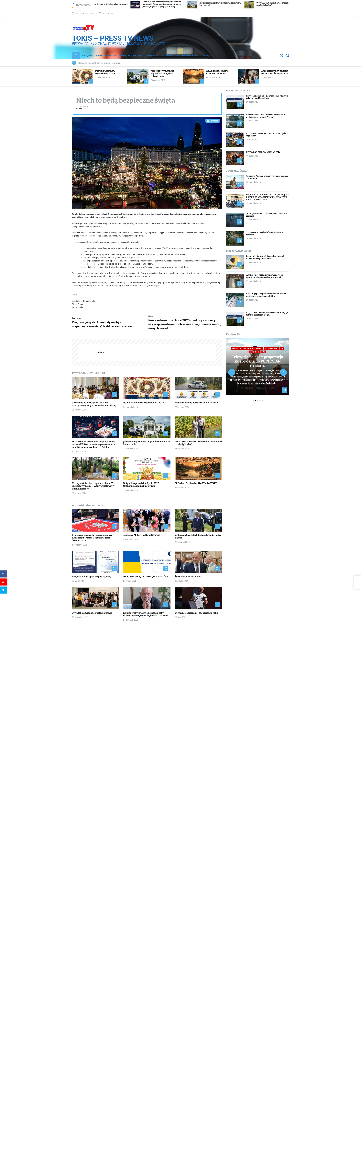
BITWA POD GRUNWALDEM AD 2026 (263, 152)
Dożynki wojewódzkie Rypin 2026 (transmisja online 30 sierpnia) (141, 484)
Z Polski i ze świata (257, 352)
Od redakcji (248, 349)
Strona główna (86, 55)
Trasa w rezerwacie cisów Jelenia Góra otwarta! (264, 233)
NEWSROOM (110, 55)
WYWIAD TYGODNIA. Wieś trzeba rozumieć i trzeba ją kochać (198, 443)
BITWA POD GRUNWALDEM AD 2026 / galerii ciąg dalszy (267, 134)
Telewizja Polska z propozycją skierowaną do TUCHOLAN (267, 177)
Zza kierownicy (206, 55)
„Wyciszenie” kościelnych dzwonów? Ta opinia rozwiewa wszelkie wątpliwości (264, 276)
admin (79, 109)
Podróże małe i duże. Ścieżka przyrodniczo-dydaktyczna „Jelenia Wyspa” (266, 116)
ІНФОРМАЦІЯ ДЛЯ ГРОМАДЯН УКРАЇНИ (145, 576)
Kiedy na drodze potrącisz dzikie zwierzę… (197, 402)
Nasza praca (152, 55)
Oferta (99, 55)
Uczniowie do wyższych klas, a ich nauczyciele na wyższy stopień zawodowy (94, 404)
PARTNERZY (138, 55)
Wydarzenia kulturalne (187, 55)
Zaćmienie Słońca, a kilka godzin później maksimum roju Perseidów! (265, 257)
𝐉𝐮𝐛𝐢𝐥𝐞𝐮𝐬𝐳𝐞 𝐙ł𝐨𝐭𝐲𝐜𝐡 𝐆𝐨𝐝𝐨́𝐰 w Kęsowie (141, 535)
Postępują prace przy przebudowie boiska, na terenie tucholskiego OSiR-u (266, 295)
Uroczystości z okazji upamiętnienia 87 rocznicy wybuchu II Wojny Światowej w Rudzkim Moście (243, 4)
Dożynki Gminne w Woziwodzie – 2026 (105, 72)
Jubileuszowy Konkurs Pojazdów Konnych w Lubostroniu (162, 73)
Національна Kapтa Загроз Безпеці (91, 576)
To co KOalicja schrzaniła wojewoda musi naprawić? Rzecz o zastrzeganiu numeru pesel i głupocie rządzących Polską (93, 444)
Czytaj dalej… (272, 383)
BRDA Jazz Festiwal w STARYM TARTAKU (217, 72)
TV (161, 55)
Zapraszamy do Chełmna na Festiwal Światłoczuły (274, 72)
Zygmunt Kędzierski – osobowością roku (196, 613)
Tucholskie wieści (271, 349)
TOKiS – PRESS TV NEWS (112, 38)
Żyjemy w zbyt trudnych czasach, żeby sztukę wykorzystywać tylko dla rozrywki (145, 614)
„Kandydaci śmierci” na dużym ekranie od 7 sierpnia (266, 215)
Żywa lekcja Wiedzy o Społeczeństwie (92, 613)
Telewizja (170, 55)
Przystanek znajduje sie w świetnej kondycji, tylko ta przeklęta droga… (267, 97)
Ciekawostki (124, 55)
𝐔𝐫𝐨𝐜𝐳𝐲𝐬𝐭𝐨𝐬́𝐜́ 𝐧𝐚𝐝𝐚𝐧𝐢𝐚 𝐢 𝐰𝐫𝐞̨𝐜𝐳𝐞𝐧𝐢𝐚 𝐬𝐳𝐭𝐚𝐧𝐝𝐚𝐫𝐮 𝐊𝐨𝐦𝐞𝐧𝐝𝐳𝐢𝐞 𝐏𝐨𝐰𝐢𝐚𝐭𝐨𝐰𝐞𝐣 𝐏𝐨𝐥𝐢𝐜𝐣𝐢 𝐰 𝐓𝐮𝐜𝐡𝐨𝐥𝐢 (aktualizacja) (92, 538)
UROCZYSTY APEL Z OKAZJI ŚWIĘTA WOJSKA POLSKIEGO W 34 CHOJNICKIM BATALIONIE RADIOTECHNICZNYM (267, 197)
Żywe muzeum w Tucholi (188, 576)
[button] (231, 372)
